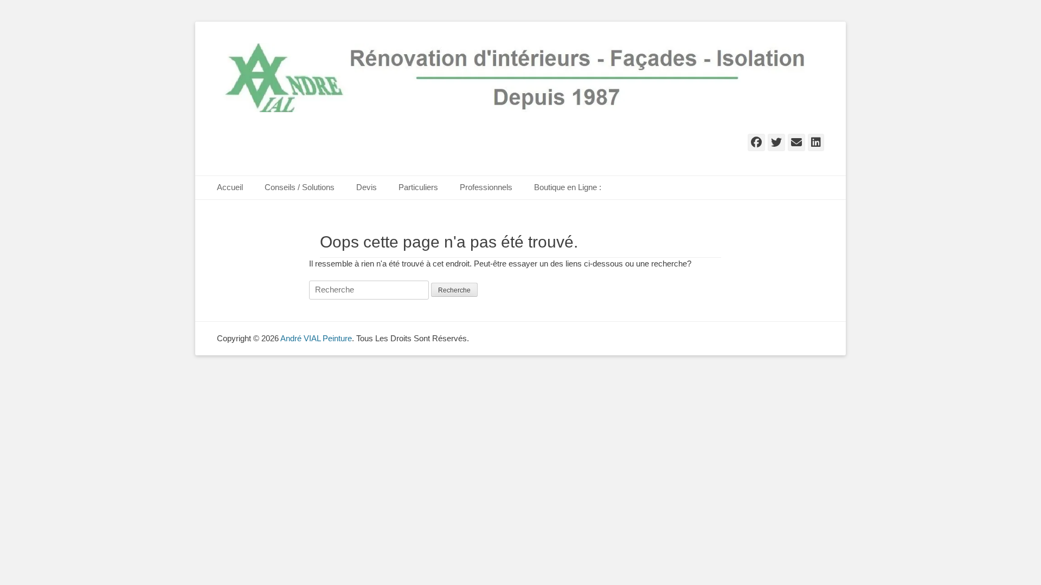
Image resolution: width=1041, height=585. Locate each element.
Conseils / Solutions (300, 187)
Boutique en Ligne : (567, 187)
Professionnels (486, 187)
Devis (366, 187)
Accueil (230, 187)
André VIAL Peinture (316, 338)
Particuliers (418, 187)
